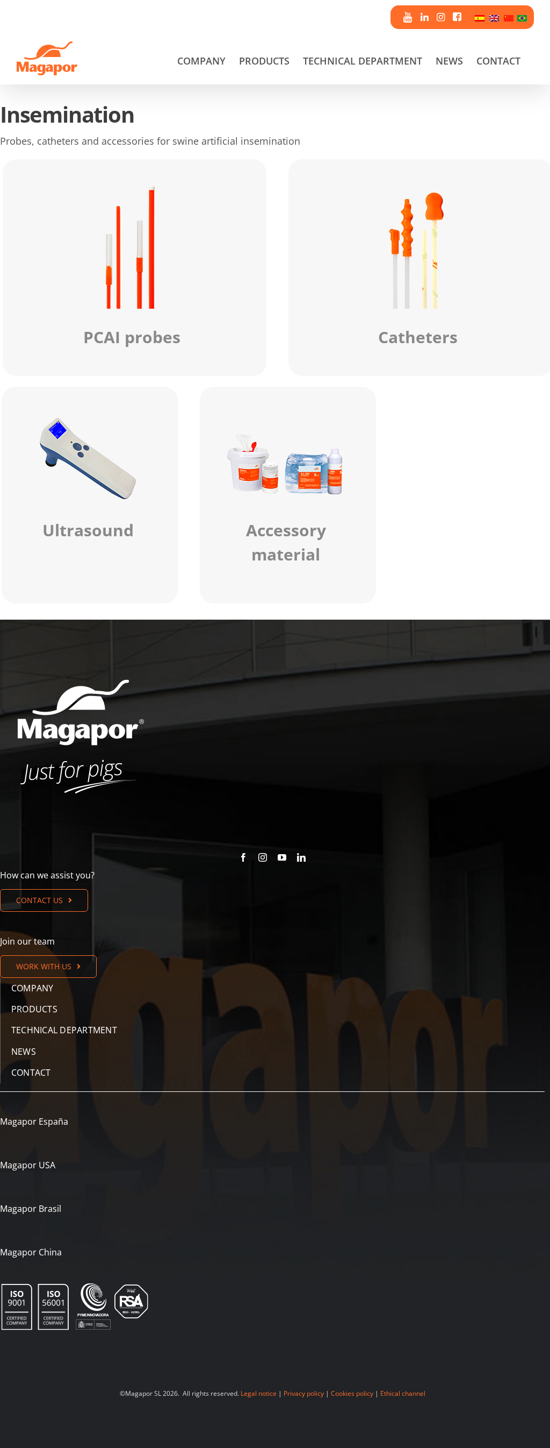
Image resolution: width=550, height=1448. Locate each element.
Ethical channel (402, 1393)
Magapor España (34, 1121)
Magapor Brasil (30, 1209)
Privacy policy (304, 1393)
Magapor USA (27, 1165)
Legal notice (259, 1393)
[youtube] (282, 857)
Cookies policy (352, 1393)
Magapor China (31, 1252)
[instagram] (262, 857)
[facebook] (243, 857)
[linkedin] (301, 857)
